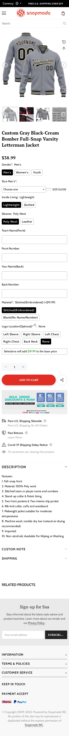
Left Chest (52, 334)
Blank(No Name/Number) (20, 317)
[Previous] (5, 65)
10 (9, 452)
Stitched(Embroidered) (18, 310)
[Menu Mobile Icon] (4, 13)
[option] (34, 65)
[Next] (63, 65)
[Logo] (35, 13)
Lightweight (11, 205)
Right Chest (11, 341)
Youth (37, 172)
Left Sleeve (11, 334)
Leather (27, 221)
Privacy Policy (36, 623)
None (46, 341)
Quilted (29, 205)
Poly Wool (10, 221)
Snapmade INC (34, 725)
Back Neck (31, 341)
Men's (7, 172)
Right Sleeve (31, 334)
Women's (22, 172)
